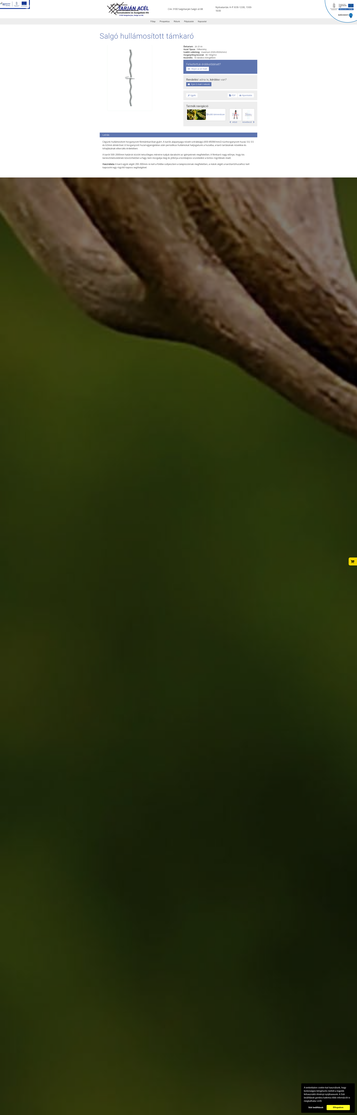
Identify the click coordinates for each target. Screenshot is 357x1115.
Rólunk (177, 21)
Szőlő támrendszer (216, 114)
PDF (234, 95)
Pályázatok (189, 21)
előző (234, 122)
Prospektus (165, 21)
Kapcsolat (202, 21)
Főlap (152, 21)
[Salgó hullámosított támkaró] (130, 77)
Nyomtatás (247, 95)
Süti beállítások (315, 1107)
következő (247, 122)
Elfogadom (338, 1107)
